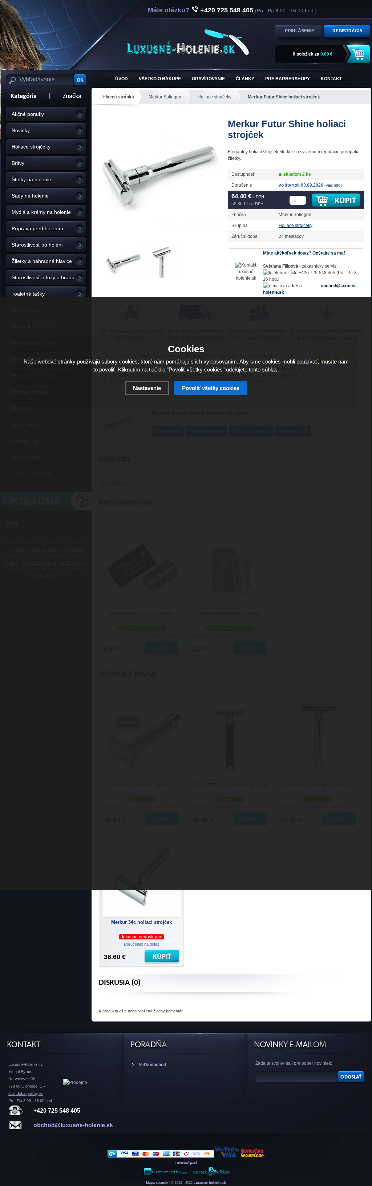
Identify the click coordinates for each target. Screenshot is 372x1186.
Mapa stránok (157, 1183)
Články (245, 78)
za (313, 54)
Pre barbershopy (287, 78)
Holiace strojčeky (214, 96)
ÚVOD (121, 78)
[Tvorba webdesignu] (211, 1176)
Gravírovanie (208, 78)
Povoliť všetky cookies (210, 388)
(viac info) (333, 185)
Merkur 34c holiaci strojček (141, 922)
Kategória (21, 96)
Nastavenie (147, 388)
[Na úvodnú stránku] (187, 42)
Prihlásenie (299, 30)
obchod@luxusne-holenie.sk (73, 1125)
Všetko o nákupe (160, 78)
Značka (72, 96)
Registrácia (347, 30)
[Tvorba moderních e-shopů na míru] (166, 1176)
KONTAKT (331, 78)
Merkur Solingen (165, 96)
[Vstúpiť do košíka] (359, 54)
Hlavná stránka (118, 96)
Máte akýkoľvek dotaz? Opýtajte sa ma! (304, 253)
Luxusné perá (186, 1163)
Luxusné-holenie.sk (210, 1183)
